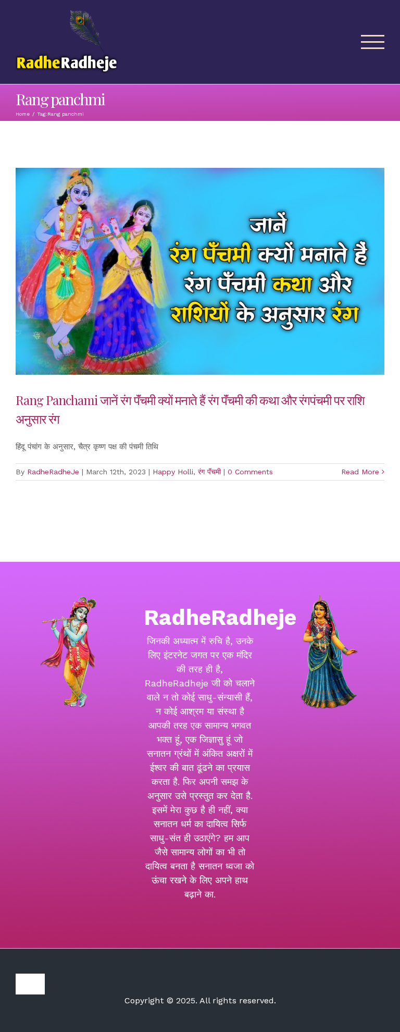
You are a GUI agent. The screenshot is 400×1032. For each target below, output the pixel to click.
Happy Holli (173, 472)
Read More (360, 472)
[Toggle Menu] (372, 42)
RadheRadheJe (53, 472)
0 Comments (250, 472)
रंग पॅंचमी (209, 472)
